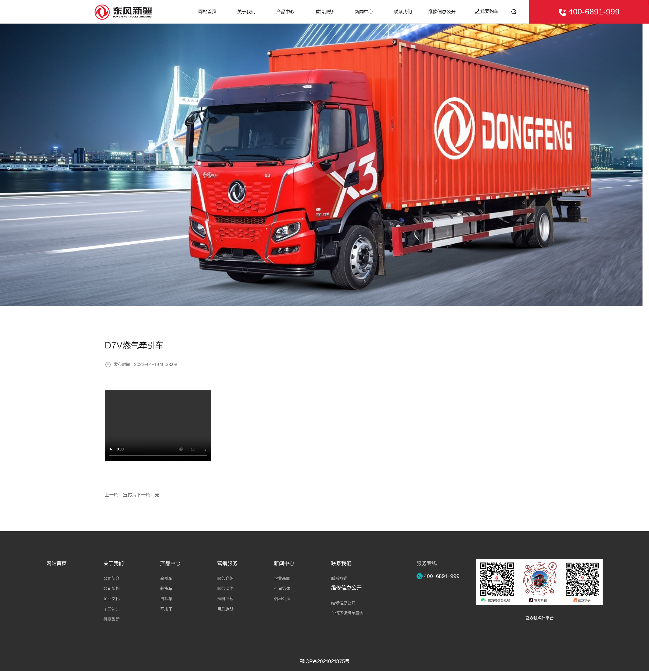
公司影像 (282, 588)
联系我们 (403, 11)
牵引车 (166, 578)
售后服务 (225, 609)
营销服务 (324, 11)
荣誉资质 (111, 609)
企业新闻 (282, 578)
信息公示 (282, 598)
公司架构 (111, 588)
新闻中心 (364, 11)
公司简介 (111, 578)
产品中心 (285, 11)
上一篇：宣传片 (121, 495)
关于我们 (246, 11)
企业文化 (111, 598)
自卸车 (166, 598)
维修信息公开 (442, 11)
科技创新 (111, 619)
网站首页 (207, 11)
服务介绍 (225, 578)
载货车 (166, 588)
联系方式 (339, 578)
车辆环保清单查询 (347, 613)
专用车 (166, 609)
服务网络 (225, 588)
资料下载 (225, 598)
